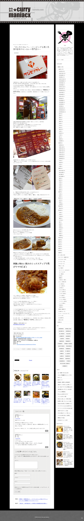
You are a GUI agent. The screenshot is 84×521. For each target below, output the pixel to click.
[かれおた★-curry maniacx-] (42, 0)
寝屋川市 (60, 129)
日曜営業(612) (68, 331)
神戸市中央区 (61, 170)
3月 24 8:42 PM (17, 418)
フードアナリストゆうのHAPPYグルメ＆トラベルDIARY (68, 405)
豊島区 (60, 233)
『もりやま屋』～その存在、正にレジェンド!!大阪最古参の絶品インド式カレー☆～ (18, 384)
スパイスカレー (17, 349)
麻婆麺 (60, 277)
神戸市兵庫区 (61, 172)
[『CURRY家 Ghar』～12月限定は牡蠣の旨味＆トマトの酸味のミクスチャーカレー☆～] (45, 391)
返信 (47, 430)
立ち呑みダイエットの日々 (63, 420)
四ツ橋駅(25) (67, 351)
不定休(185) (68, 333)
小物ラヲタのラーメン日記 (63, 410)
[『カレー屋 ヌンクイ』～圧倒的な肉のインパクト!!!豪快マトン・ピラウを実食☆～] (36, 391)
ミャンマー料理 (61, 303)
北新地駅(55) (68, 336)
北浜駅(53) (62, 338)
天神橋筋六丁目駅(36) (68, 343)
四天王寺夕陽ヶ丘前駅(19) (64, 363)
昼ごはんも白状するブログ (63, 394)
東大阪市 (60, 133)
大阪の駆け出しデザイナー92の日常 (65, 389)
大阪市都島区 (61, 100)
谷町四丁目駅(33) (61, 346)
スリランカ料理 (61, 291)
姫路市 (60, 189)
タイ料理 (60, 287)
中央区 (60, 212)
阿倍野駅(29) (61, 348)
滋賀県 (59, 191)
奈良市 (60, 200)
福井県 (59, 244)
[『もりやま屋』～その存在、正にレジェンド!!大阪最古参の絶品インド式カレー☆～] (18, 374)
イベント (60, 315)
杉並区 (60, 229)
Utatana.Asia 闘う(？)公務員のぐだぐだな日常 (67, 403)
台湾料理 (60, 307)
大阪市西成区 (61, 84)
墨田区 (60, 218)
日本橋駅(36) (60, 343)
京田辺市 (60, 162)
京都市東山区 (61, 158)
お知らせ (60, 319)
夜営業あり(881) (68, 328)
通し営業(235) (61, 333)
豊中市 (60, 113)
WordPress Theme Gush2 (42, 518)
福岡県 (59, 252)
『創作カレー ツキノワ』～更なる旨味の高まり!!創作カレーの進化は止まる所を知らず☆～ (27, 384)
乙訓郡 (60, 166)
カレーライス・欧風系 (62, 257)
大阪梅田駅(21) (62, 361)
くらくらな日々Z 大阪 (62, 396)
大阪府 (59, 69)
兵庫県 (59, 168)
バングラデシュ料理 (62, 301)
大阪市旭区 (61, 106)
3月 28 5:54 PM (17, 438)
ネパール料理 (61, 285)
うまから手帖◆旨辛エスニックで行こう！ (66, 375)
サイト (16, 481)
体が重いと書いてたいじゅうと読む (64, 401)
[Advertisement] (31, 33)
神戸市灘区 (61, 174)
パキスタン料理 (61, 289)
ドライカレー (60, 263)
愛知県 (59, 239)
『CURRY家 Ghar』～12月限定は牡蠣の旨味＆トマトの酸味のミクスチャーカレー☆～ (45, 401)
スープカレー (60, 261)
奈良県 (59, 198)
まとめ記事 (60, 317)
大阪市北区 (61, 71)
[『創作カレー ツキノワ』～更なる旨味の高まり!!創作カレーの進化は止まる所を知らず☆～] (27, 374)
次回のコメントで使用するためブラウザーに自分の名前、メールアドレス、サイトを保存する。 (32, 488)
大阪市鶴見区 (61, 104)
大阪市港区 (61, 98)
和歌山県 (60, 206)
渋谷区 (60, 214)
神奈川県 (60, 237)
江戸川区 (60, 220)
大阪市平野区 (61, 92)
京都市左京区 (61, 154)
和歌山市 (60, 208)
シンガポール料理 (62, 293)
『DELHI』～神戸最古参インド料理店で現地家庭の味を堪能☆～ (33, 503)
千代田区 (60, 216)
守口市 (60, 125)
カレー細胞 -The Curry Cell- (63, 372)
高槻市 (60, 121)
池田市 (60, 115)
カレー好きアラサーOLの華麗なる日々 (65, 386)
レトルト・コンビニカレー (63, 313)
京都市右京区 (61, 152)
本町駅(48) (67, 338)
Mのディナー (60, 379)
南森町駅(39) (61, 341)
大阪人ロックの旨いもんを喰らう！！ (65, 384)
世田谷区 (60, 227)
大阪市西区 (61, 77)
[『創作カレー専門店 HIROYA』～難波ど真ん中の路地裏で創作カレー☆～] (36, 374)
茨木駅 (40, 349)
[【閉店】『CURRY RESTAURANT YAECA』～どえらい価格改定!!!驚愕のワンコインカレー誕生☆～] (45, 374)
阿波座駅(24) (67, 356)
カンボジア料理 (61, 297)
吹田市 (60, 123)
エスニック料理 (61, 281)
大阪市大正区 (61, 96)
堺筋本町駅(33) (69, 346)
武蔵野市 (60, 235)
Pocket (30, 360)
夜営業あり (34, 349)
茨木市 (23, 349)
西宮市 (60, 180)
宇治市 (60, 160)
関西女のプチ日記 (61, 417)
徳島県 (59, 248)
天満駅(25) (62, 353)
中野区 (60, 231)
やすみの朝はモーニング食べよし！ (64, 413)
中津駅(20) (68, 361)
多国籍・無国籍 (61, 309)
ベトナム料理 (61, 295)
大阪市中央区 (61, 73)
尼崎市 (60, 178)
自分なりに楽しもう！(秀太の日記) (64, 398)
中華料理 (60, 305)
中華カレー (60, 265)
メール (16, 477)
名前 (16, 473)
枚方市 (60, 127)
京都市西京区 (61, 156)
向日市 (60, 164)
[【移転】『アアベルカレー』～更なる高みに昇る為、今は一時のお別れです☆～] (18, 391)
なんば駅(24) (67, 353)
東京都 (59, 210)
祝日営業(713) (61, 331)
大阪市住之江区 (61, 86)
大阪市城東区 (61, 102)
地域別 (59, 66)
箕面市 (60, 117)
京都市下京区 (61, 150)
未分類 (59, 322)
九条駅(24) (62, 356)
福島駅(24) (62, 358)
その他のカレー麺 (62, 279)
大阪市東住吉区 (61, 90)
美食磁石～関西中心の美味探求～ (64, 382)
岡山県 (59, 246)
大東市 (60, 131)
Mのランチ (60, 377)
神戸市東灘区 (61, 176)
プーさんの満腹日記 (61, 391)
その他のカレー (61, 311)
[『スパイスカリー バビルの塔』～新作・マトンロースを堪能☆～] (27, 391)
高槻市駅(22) (67, 358)
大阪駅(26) (62, 351)
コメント (16, 460)
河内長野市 (61, 140)
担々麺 (60, 275)
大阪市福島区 (61, 75)
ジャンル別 (60, 255)
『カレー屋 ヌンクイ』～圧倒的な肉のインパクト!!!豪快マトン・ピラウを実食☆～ (36, 401)
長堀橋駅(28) (68, 348)
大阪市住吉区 (61, 88)
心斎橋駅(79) (61, 336)
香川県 (59, 250)
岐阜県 (59, 241)
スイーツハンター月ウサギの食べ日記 (65, 408)
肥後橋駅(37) (68, 341)
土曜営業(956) (61, 328)
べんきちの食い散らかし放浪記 (64, 415)
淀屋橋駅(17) (65, 366)
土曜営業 (29, 349)
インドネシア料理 (62, 299)
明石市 (60, 187)
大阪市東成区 (61, 94)
